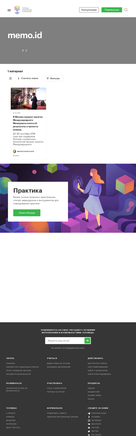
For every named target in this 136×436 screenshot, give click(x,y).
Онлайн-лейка (94, 395)
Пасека (91, 399)
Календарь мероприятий (58, 367)
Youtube (95, 428)
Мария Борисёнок (25, 151)
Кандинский (94, 392)
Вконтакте (96, 424)
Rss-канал (96, 435)
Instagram (96, 420)
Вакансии (10, 420)
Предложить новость (57, 413)
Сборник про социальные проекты (22, 367)
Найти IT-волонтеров (97, 371)
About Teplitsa (13, 428)
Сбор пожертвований (98, 367)
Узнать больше (27, 212)
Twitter (95, 431)
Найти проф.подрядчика (99, 374)
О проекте (10, 413)
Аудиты (91, 388)
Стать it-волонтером (56, 388)
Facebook (96, 417)
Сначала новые (29, 78)
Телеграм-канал (99, 413)
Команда (10, 417)
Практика (10, 363)
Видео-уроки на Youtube (58, 363)
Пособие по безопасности (18, 374)
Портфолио (11, 424)
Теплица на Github (56, 392)
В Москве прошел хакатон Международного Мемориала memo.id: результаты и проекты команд (28, 123)
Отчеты (16, 155)
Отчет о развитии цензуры (18, 371)
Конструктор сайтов (97, 363)
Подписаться (112, 9)
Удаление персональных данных (62, 417)
